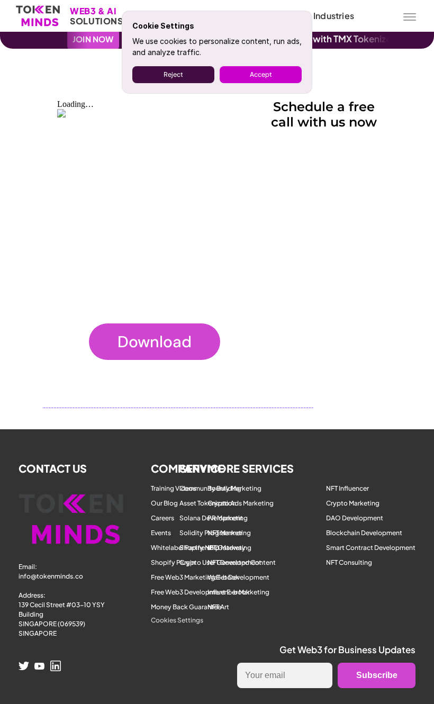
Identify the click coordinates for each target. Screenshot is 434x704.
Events (161, 533)
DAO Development (354, 518)
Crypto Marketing (352, 503)
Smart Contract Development (370, 548)
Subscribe (376, 675)
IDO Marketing (229, 548)
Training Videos (173, 488)
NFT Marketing (229, 533)
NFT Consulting (349, 562)
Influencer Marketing (238, 592)
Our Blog (164, 503)
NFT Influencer (347, 488)
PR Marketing (227, 518)
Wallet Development (238, 577)
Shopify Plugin (173, 562)
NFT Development (234, 562)
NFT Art (218, 607)
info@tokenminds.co (51, 576)
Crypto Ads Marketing (240, 503)
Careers (162, 518)
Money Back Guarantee (186, 607)
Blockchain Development (364, 533)
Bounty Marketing (234, 488)
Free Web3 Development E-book (200, 592)
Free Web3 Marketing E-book (195, 577)
